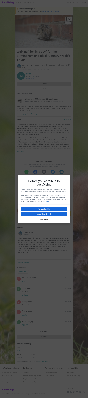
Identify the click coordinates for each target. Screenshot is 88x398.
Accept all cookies (44, 209)
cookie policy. (47, 201)
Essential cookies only (44, 214)
